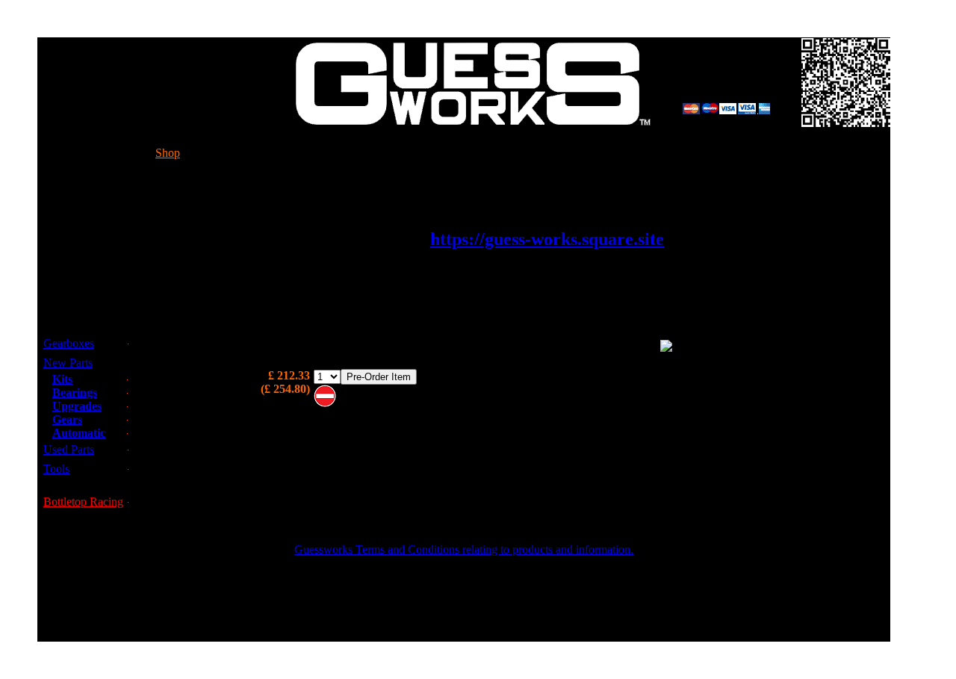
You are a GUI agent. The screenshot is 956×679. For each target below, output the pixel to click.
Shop (167, 152)
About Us (597, 152)
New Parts (68, 362)
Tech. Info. (286, 152)
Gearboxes (68, 343)
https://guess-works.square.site (547, 239)
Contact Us (442, 152)
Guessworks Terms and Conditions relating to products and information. (463, 549)
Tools (56, 468)
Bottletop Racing (83, 501)
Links (731, 152)
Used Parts (68, 449)
